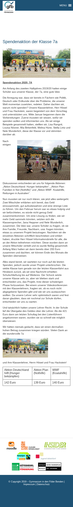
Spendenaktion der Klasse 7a (30, 41)
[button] (63, 5)
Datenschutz (43, 484)
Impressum (29, 484)
